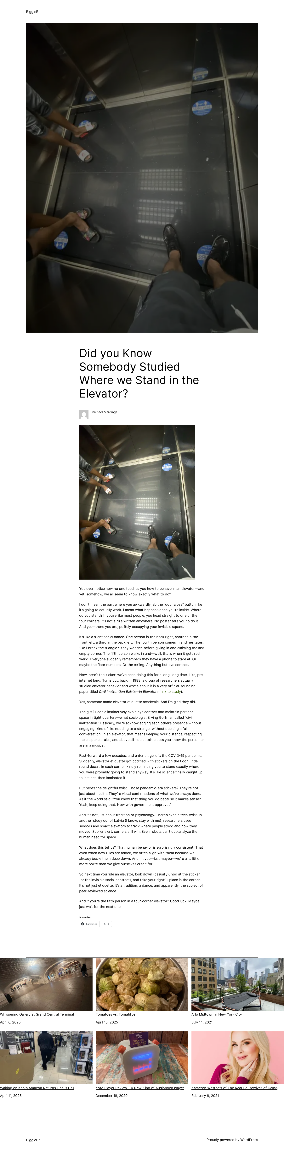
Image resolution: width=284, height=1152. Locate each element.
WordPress (249, 1140)
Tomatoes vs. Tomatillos (115, 1014)
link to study (171, 692)
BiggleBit (33, 12)
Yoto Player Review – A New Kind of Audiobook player (140, 1088)
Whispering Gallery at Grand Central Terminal (37, 1014)
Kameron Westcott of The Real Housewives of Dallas (234, 1088)
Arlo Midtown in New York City (216, 1014)
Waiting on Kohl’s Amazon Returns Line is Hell (37, 1088)
